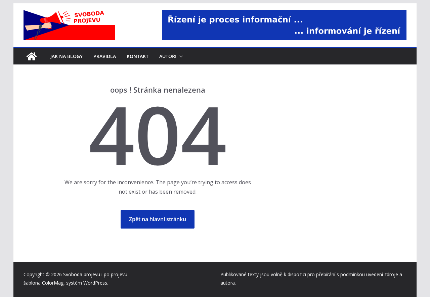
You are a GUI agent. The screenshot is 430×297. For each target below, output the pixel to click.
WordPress (95, 283)
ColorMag (52, 283)
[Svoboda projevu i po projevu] (31, 56)
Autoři (167, 56)
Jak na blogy (66, 56)
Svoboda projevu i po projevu (95, 274)
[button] (179, 56)
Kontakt (137, 56)
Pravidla (104, 56)
